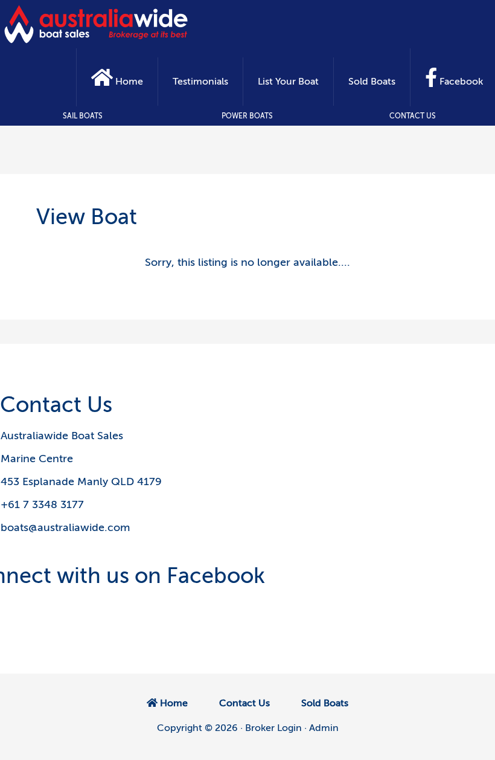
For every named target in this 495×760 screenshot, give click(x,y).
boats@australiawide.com (65, 527)
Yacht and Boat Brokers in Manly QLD (96, 24)
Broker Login (273, 728)
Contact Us (412, 116)
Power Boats (247, 116)
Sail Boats (83, 116)
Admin (324, 728)
